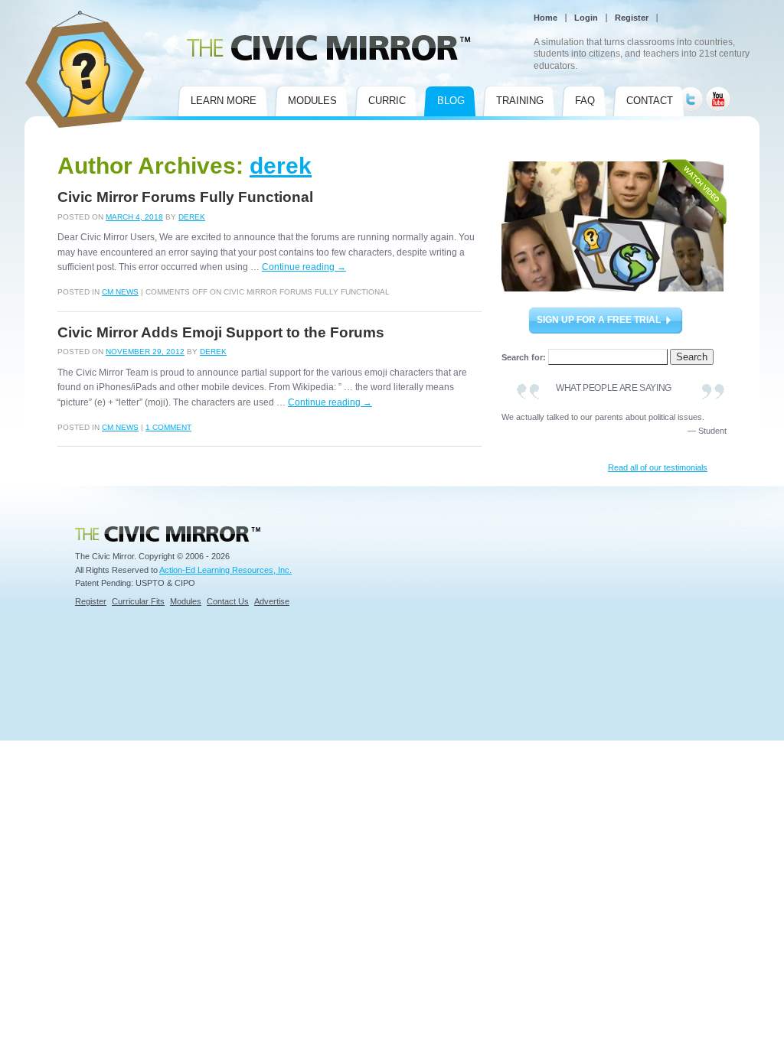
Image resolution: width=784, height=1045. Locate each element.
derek (281, 165)
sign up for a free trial (599, 319)
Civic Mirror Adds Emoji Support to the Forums (220, 332)
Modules (312, 100)
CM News (120, 292)
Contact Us (228, 601)
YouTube (717, 93)
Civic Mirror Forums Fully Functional (185, 197)
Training (520, 100)
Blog (451, 100)
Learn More (223, 100)
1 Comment (168, 427)
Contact (649, 100)
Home (545, 17)
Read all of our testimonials (657, 467)
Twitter (690, 93)
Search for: (523, 357)
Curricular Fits (138, 601)
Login (586, 17)
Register (631, 17)
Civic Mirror (45, 16)
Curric (387, 100)
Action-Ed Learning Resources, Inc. (225, 570)
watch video (614, 225)
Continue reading (304, 267)
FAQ (585, 100)
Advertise (271, 601)
